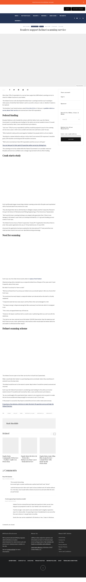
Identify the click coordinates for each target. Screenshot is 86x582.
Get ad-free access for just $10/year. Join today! (43, 2)
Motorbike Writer (31, 108)
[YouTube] (77, 18)
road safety (49, 413)
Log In (67, 8)
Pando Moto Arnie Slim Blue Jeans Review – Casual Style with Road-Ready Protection (47, 459)
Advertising (62, 537)
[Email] (27, 89)
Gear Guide (52, 15)
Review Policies (63, 547)
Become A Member (78, 8)
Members (17, 20)
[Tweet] (14, 89)
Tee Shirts (62, 15)
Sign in (62, 96)
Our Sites (61, 542)
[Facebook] (74, 18)
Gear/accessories (34, 26)
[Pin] (18, 89)
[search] (79, 119)
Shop (60, 549)
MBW (21, 413)
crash (9, 413)
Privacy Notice (63, 544)
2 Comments (54, 26)
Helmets (35, 15)
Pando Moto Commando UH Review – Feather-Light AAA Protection (10, 459)
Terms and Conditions (65, 551)
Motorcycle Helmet (30, 413)
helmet (15, 413)
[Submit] (23, 89)
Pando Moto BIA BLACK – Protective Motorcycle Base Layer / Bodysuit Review (29, 459)
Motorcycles (25, 15)
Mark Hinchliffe (26, 26)
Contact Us (62, 540)
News (16, 15)
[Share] (9, 89)
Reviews (43, 15)
